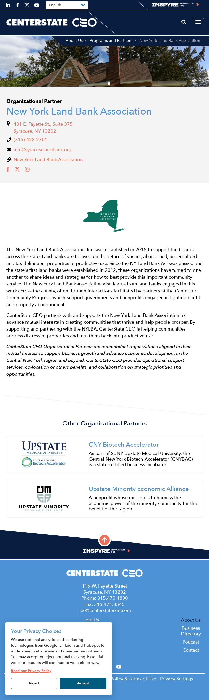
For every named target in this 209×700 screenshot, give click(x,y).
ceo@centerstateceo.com (104, 610)
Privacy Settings (176, 679)
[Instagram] (28, 170)
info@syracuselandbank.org (42, 150)
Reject (34, 683)
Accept (83, 683)
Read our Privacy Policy (31, 670)
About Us (74, 41)
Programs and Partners (111, 41)
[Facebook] (8, 170)
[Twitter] (18, 170)
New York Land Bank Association (48, 159)
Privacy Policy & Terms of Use (125, 679)
